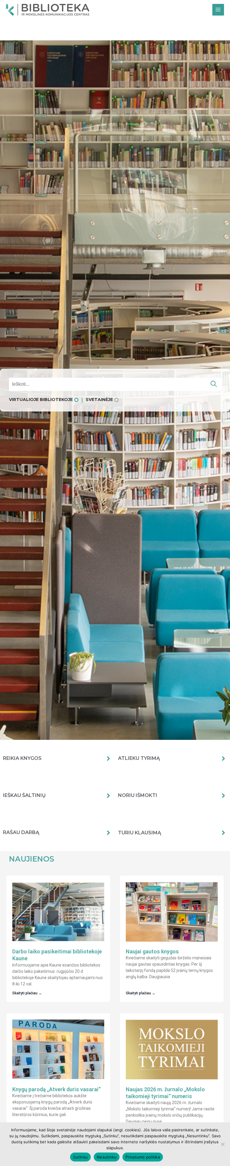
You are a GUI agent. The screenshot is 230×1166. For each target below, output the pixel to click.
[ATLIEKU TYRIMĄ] (223, 758)
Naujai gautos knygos (152, 951)
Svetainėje (99, 399)
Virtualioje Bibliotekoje (41, 399)
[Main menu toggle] (218, 10)
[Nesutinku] (223, 1144)
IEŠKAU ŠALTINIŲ (24, 795)
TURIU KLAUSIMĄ (139, 833)
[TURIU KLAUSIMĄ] (223, 832)
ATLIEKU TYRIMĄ (139, 758)
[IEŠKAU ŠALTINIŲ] (108, 795)
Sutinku (80, 1157)
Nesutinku (106, 1157)
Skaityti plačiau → (27, 993)
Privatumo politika (142, 1157)
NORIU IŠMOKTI (137, 795)
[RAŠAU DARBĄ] (108, 832)
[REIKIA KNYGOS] (108, 758)
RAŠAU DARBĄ (21, 832)
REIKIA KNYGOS (22, 758)
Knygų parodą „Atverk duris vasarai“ (56, 1089)
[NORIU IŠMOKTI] (223, 795)
